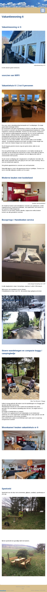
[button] (43, 10)
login (23, 588)
